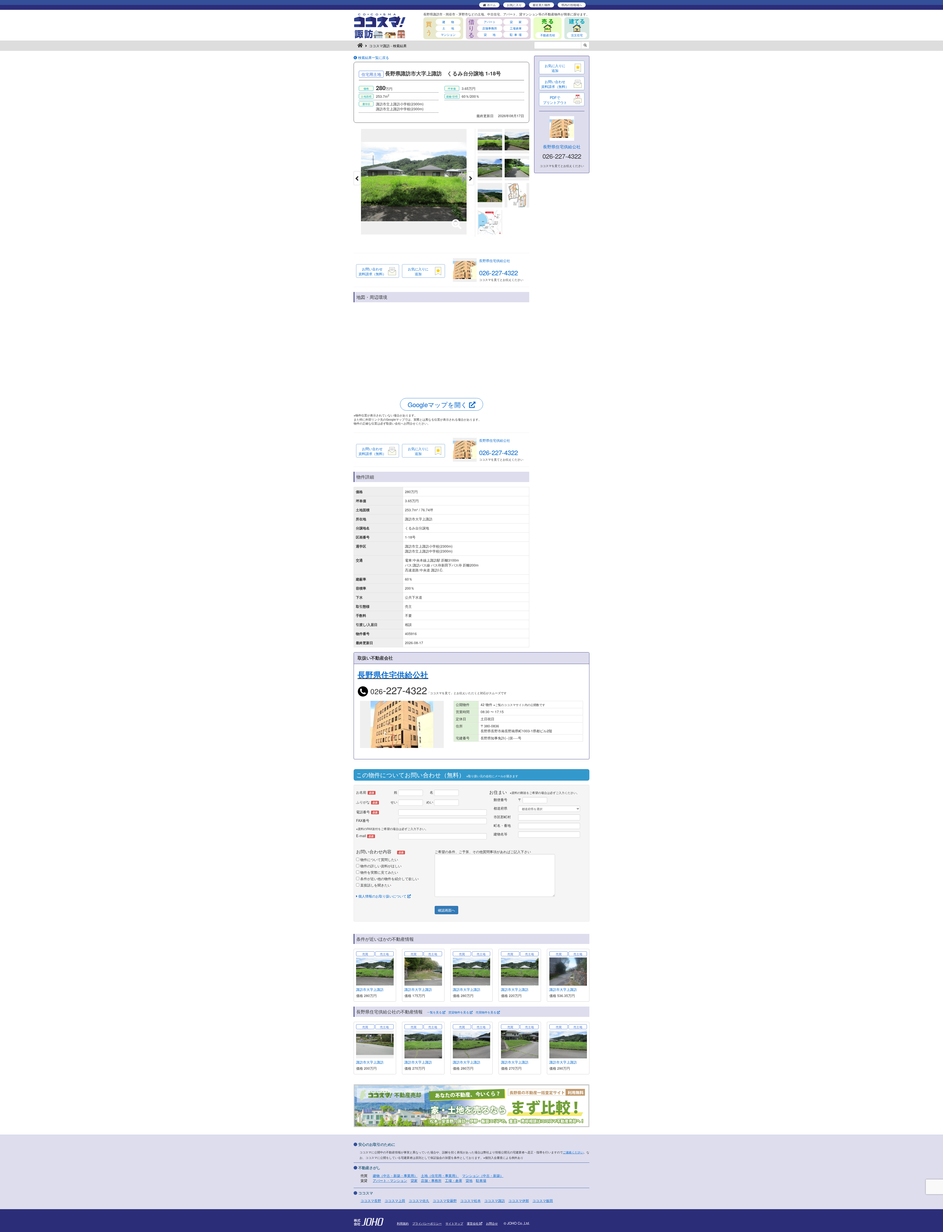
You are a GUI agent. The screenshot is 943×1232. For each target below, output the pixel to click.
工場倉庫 (516, 28)
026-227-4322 (498, 272)
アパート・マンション (390, 1180)
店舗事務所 (489, 28)
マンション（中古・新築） (482, 1175)
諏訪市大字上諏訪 (370, 989)
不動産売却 (547, 35)
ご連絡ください (573, 1152)
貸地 (469, 1180)
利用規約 (403, 1223)
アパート (490, 22)
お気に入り (514, 5)
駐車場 (481, 1180)
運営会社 (473, 1223)
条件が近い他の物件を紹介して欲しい (389, 878)
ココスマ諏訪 (494, 1200)
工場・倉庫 (453, 1180)
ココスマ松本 (470, 1200)
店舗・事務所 (431, 1180)
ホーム (491, 5)
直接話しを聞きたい (375, 885)
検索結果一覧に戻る (373, 57)
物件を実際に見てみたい (378, 872)
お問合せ (492, 1223)
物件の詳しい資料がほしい (380, 865)
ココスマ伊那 (518, 1200)
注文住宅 (577, 35)
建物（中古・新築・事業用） (395, 1175)
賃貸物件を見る (459, 1012)
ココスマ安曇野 (445, 1200)
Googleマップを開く (438, 404)
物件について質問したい (378, 859)
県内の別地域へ (571, 5)
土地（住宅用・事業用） (440, 1175)
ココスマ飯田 (542, 1200)
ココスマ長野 (371, 1200)
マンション (448, 34)
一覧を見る (435, 1012)
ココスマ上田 (395, 1200)
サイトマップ (454, 1223)
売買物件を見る (486, 1012)
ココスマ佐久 (419, 1200)
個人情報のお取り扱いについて (382, 896)
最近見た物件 (541, 5)
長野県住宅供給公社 (494, 260)
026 (397, 691)
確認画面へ (446, 910)
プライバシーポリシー (427, 1223)
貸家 (414, 1180)
